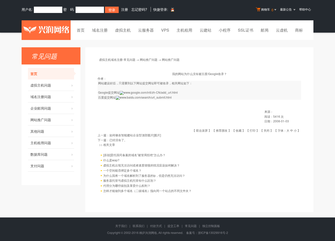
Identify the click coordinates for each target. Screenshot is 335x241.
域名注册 (100, 30)
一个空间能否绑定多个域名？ (122, 170)
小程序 (225, 30)
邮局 (265, 30)
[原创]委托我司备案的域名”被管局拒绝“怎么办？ (134, 155)
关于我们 (121, 226)
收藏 (239, 130)
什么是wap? (111, 160)
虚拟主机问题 (40, 85)
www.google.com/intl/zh (139, 92)
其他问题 (37, 131)
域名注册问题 (40, 96)
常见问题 (191, 226)
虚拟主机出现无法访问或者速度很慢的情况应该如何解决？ (141, 165)
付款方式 (156, 226)
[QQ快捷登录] (172, 9)
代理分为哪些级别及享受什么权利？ (126, 185)
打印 (253, 130)
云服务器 (146, 30)
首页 (81, 30)
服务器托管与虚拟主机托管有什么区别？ (129, 180)
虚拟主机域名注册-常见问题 (117, 59)
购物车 (267, 9)
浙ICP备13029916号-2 (213, 232)
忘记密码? (139, 9)
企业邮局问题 (40, 108)
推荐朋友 (222, 130)
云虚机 (282, 30)
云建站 (205, 30)
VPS (165, 30)
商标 (299, 30)
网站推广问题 (40, 119)
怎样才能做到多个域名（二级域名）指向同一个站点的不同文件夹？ (147, 191)
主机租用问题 (40, 142)
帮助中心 (305, 9)
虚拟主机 (123, 30)
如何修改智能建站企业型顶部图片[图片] (135, 135)
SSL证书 (245, 30)
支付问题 (37, 165)
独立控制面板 (211, 226)
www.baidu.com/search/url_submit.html (146, 97)
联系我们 (138, 226)
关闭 (267, 130)
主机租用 (184, 30)
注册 (124, 9)
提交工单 (173, 226)
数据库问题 (39, 154)
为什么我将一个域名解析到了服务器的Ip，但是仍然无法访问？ (144, 175)
